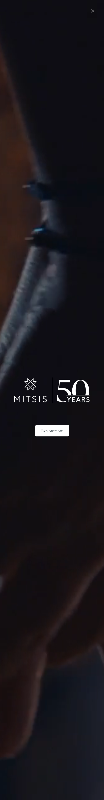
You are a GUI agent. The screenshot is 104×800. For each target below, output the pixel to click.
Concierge (78, 793)
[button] (85, 10)
